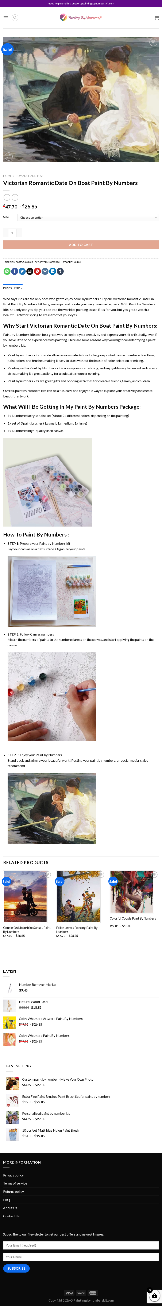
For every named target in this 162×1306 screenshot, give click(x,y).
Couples (28, 261)
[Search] (15, 17)
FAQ (6, 1200)
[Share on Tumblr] (60, 271)
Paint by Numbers (142, 304)
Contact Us (11, 1216)
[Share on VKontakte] (45, 271)
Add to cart (81, 245)
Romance (54, 261)
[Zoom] (9, 156)
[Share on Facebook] (14, 271)
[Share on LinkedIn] (52, 271)
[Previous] (3, 908)
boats (19, 261)
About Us (10, 1208)
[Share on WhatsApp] (7, 271)
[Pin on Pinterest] (37, 271)
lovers (43, 261)
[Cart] (157, 17)
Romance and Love (30, 176)
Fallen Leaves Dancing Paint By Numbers (76, 930)
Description (13, 288)
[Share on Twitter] (22, 271)
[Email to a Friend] (29, 271)
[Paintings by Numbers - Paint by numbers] (81, 18)
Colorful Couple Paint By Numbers (133, 918)
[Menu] (5, 17)
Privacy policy (13, 1175)
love (36, 261)
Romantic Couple (71, 261)
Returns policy (13, 1191)
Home (7, 176)
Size (6, 217)
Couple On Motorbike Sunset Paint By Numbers (27, 930)
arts (12, 261)
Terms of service (15, 1183)
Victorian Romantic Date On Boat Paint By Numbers (93, 325)
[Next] (158, 908)
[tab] (13, 288)
